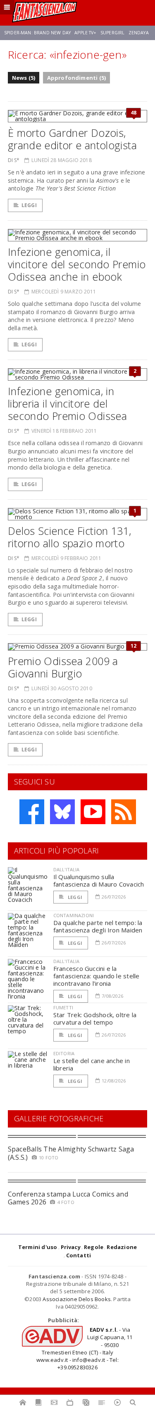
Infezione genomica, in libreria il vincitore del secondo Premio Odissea (67, 403)
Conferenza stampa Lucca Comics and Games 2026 (68, 1198)
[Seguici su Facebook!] (32, 812)
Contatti (78, 1255)
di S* (14, 160)
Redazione (122, 1247)
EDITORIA (63, 1053)
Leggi (29, 205)
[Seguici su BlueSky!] (62, 812)
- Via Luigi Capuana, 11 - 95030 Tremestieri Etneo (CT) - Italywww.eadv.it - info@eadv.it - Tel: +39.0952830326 (84, 1348)
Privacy (71, 1247)
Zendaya (139, 33)
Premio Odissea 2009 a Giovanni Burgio (63, 667)
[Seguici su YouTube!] (93, 812)
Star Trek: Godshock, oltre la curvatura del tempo (95, 1018)
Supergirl (112, 33)
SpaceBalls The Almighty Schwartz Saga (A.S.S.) (71, 1152)
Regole (93, 1247)
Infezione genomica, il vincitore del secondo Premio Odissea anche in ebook (77, 264)
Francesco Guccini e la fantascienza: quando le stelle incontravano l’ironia (96, 975)
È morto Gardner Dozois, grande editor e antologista (72, 139)
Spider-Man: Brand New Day (37, 33)
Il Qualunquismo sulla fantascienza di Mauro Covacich (98, 880)
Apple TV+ (85, 33)
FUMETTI (63, 1007)
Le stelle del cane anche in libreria (91, 1064)
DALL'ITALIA (66, 869)
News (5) (24, 77)
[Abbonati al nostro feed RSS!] (124, 812)
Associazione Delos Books (77, 1299)
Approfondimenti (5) (76, 77)
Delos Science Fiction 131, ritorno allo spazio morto (69, 537)
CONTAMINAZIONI (73, 915)
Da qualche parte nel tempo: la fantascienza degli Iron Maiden (98, 926)
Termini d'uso (37, 1247)
